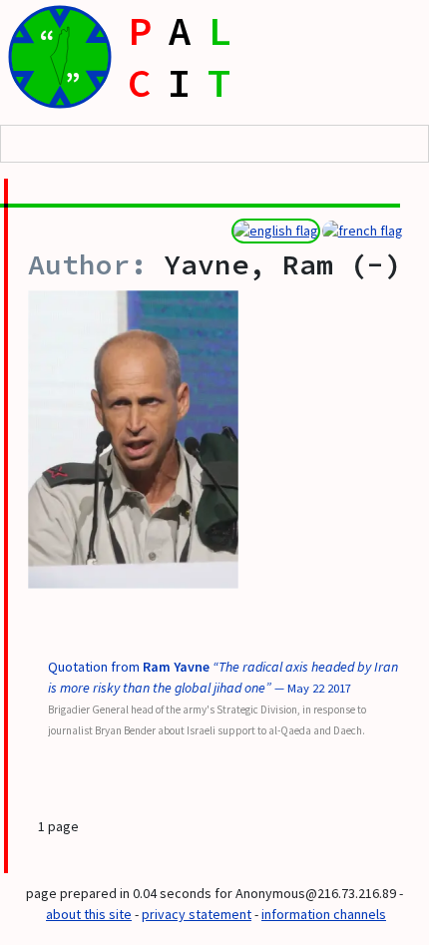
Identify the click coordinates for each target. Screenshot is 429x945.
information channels (323, 914)
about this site (89, 914)
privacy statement (196, 914)
